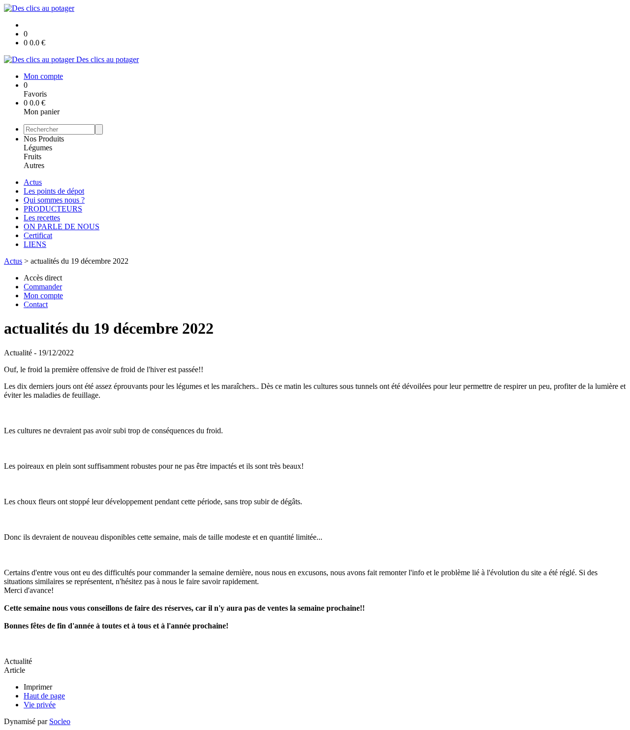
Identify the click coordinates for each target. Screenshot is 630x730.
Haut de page (44, 696)
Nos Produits (44, 139)
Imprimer (38, 687)
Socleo (59, 721)
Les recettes (42, 217)
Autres (34, 165)
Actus (33, 182)
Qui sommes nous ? (54, 200)
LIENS (35, 244)
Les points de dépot (54, 191)
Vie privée (40, 704)
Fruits (32, 156)
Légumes (38, 147)
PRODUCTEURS (53, 209)
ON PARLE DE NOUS (61, 226)
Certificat (38, 235)
